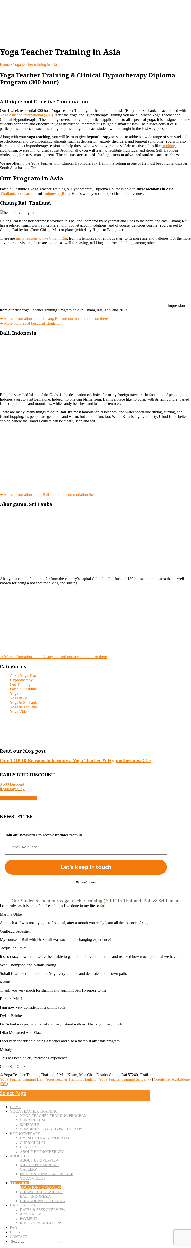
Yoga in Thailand (23, 707)
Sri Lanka (26, 193)
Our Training (20, 684)
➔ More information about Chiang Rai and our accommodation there (54, 318)
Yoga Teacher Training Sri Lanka (125, 1079)
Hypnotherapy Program (44, 1138)
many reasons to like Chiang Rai (41, 238)
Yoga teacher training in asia (35, 64)
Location (19, 1183)
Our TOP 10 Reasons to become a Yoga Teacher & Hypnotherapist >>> (75, 760)
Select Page (13, 1093)
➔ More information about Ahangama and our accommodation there (53, 657)
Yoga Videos (20, 711)
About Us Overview (39, 1160)
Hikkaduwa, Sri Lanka (42, 1201)
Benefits (28, 1147)
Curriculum (32, 1120)
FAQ (13, 1228)
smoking (168, 146)
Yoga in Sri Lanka (24, 702)
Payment (28, 1219)
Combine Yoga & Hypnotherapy (52, 1129)
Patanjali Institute (23, 689)
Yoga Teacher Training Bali (21, 1079)
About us (19, 1156)
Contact (18, 1237)
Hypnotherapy (21, 680)
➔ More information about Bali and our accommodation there (48, 494)
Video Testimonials (39, 1165)
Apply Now (30, 1214)
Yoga (14, 693)
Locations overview (40, 1187)
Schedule (29, 1125)
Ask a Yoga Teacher (26, 675)
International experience (46, 1174)
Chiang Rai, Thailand (41, 1192)
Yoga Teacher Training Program (53, 1116)
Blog (15, 1232)
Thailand (7, 193)
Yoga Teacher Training (34, 1111)
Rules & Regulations (41, 1223)
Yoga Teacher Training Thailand (71, 1079)
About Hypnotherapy (42, 1152)
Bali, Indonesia (35, 1196)
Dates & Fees (22, 1205)
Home (5, 64)
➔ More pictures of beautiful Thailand (30, 323)
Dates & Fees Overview (42, 1210)
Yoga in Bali (20, 698)
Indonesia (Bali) (56, 193)
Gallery (28, 1169)
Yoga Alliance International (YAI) (26, 115)
